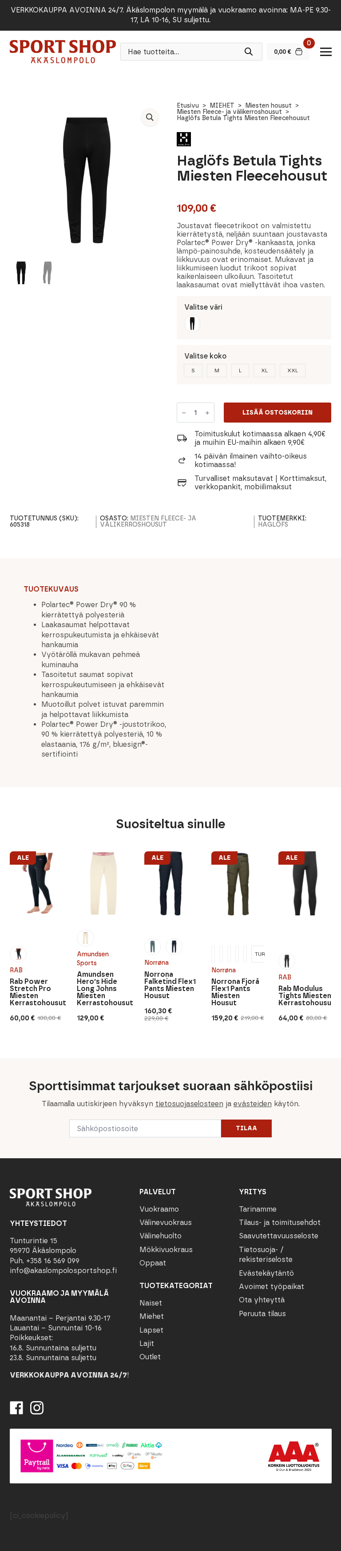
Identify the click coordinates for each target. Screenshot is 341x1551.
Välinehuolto (160, 1236)
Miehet (151, 1317)
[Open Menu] (326, 51)
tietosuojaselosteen (189, 1103)
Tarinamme (258, 1209)
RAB (16, 970)
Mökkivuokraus (166, 1249)
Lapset (151, 1330)
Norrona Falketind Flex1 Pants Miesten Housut (169, 985)
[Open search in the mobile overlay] (191, 51)
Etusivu (188, 105)
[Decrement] (184, 413)
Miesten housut (268, 105)
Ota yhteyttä (262, 1300)
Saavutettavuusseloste (278, 1236)
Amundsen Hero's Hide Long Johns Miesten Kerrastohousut (103, 989)
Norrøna (156, 963)
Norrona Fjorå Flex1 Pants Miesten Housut (235, 992)
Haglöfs (273, 524)
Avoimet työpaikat (271, 1286)
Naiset (150, 1303)
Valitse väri (203, 307)
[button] (150, 117)
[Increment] (207, 413)
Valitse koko (205, 356)
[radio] (192, 323)
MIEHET (222, 105)
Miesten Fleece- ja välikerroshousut (229, 112)
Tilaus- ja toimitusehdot (280, 1222)
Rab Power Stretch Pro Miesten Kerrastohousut (36, 992)
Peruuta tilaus (262, 1313)
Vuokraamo (159, 1209)
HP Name (9, 1065)
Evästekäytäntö (266, 1273)
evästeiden (253, 1103)
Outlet (150, 1357)
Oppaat (152, 1263)
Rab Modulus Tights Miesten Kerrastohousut (305, 996)
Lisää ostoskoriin (277, 412)
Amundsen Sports (93, 959)
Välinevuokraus (165, 1222)
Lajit (146, 1343)
